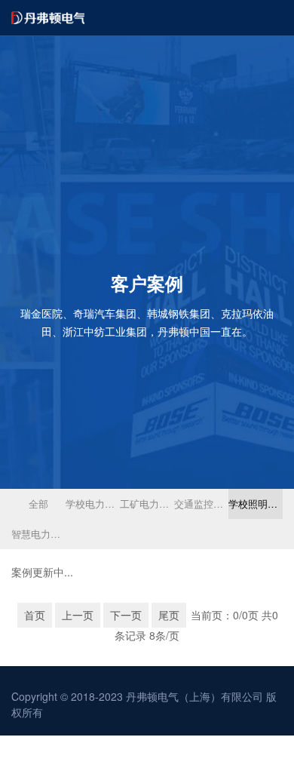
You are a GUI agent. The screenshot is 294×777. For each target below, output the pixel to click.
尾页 (168, 614)
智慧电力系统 (38, 534)
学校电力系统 (93, 503)
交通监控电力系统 (201, 503)
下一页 (126, 614)
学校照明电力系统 (255, 503)
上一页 (77, 614)
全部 (38, 503)
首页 (34, 614)
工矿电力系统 (147, 503)
